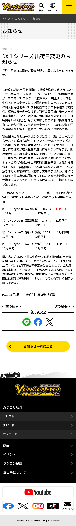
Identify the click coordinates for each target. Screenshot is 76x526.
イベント (9, 454)
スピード (8, 425)
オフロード (10, 434)
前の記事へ (12, 306)
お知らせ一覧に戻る (38, 346)
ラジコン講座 (12, 463)
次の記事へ (64, 306)
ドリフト (8, 416)
